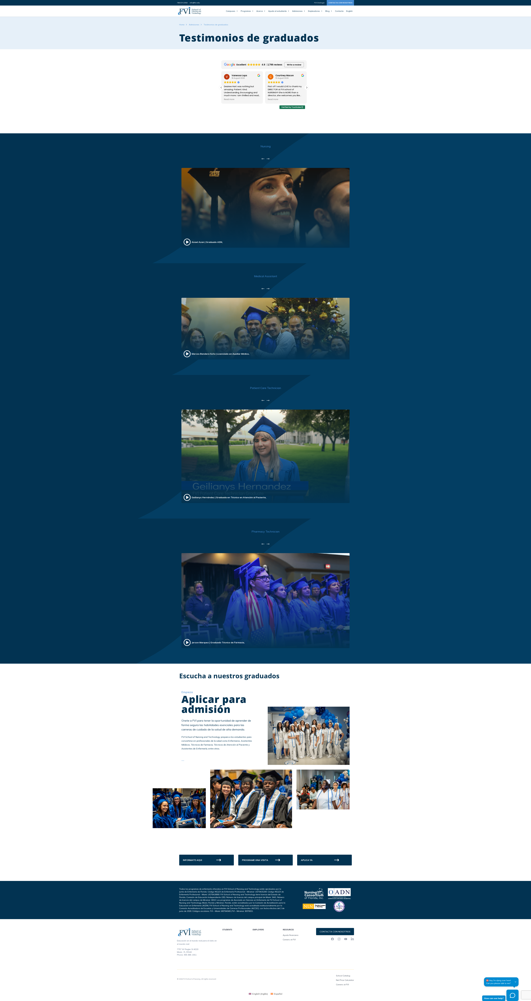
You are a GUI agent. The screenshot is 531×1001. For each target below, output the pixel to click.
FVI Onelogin (319, 3)
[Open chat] (513, 995)
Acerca (259, 11)
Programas (246, 11)
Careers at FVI (289, 939)
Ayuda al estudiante (277, 11)
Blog (327, 11)
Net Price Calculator (345, 980)
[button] (307, 87)
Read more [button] (229, 99)
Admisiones (297, 11)
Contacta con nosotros (340, 3)
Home (181, 24)
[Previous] (263, 158)
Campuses (230, 11)
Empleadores (314, 11)
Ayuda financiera (290, 935)
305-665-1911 (190, 955)
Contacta (339, 11)
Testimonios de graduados (216, 24)
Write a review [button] (294, 64)
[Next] (268, 158)
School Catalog (343, 975)
